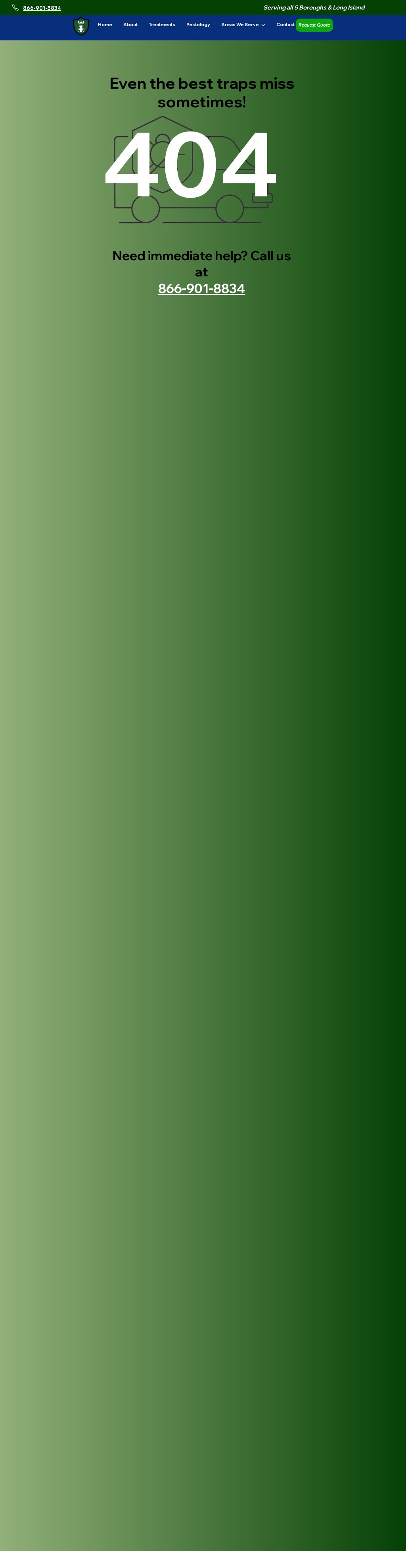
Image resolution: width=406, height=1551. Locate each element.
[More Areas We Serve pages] (263, 25)
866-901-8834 (42, 8)
